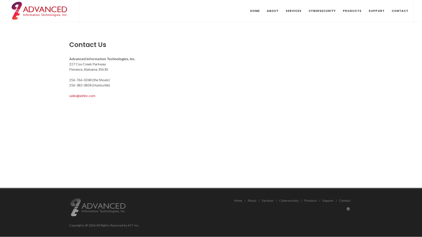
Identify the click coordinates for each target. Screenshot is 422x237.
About (252, 200)
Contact (345, 200)
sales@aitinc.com (82, 95)
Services (268, 200)
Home (238, 200)
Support (328, 200)
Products (310, 200)
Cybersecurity (289, 200)
